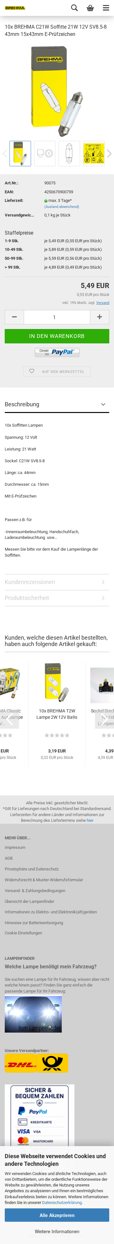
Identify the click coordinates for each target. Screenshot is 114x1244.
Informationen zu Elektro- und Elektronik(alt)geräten (51, 912)
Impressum (15, 847)
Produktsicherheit (27, 598)
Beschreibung (22, 404)
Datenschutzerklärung (62, 1202)
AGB (9, 858)
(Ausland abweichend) (61, 207)
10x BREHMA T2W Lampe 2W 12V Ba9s (56, 714)
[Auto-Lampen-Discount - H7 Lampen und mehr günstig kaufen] (12, 8)
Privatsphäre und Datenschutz (32, 869)
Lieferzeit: (14, 200)
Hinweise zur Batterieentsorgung (34, 922)
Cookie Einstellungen (23, 933)
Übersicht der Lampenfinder (29, 901)
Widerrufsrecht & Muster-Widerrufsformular (44, 879)
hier (90, 820)
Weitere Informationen (57, 1231)
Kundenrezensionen (30, 582)
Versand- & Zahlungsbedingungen (35, 890)
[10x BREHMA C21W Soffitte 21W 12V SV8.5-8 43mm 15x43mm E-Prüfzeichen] (57, 91)
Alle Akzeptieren (57, 1215)
